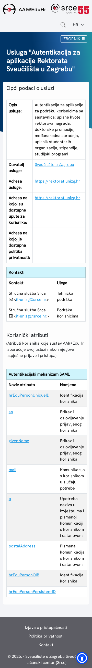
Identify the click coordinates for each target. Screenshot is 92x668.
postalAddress (22, 546)
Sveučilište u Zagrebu (54, 164)
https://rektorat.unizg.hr (57, 181)
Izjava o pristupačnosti (46, 627)
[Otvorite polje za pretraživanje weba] (63, 24)
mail (12, 469)
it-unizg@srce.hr (31, 299)
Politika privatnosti (46, 636)
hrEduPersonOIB (24, 575)
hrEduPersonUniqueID (29, 395)
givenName (19, 440)
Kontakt (46, 645)
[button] (82, 658)
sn (11, 412)
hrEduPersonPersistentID (32, 591)
